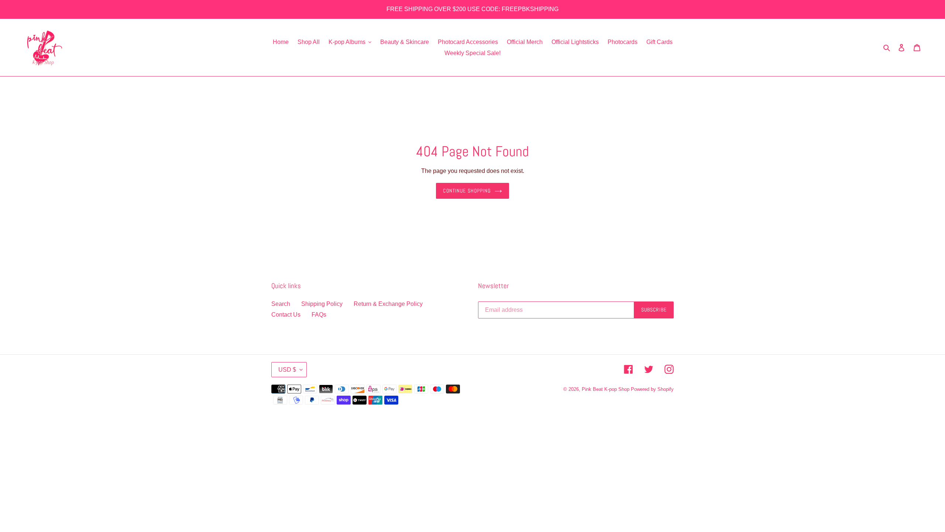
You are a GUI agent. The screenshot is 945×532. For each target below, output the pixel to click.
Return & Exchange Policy (388, 304)
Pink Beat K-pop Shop (605, 389)
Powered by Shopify (652, 389)
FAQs (319, 314)
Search (280, 304)
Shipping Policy (322, 304)
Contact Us (285, 314)
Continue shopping (467, 190)
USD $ (287, 369)
